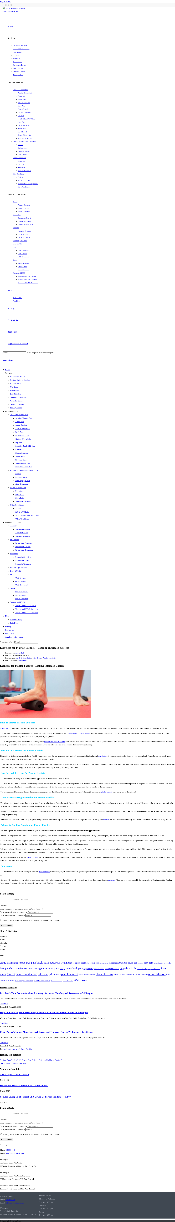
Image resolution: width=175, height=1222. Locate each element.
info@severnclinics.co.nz (14, 1153)
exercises (106, 820)
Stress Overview (21, 592)
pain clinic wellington (143, 969)
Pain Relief (14, 390)
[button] (87, 936)
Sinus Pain (19, 498)
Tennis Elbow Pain (22, 463)
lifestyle (62, 969)
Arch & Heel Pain (22, 429)
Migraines (19, 491)
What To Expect (16, 401)
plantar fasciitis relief (121, 974)
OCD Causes (20, 581)
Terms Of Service (17, 404)
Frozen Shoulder (22, 436)
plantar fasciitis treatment (138, 974)
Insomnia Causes (22, 560)
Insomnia (14, 554)
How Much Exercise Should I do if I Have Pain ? (24, 1085)
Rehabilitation (15, 394)
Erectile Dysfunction (18, 567)
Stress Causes (20, 595)
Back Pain (19, 432)
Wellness (80, 980)
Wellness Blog (16, 620)
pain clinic (37, 658)
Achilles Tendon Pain (23, 418)
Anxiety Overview (22, 529)
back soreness (104, 963)
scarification (102, 756)
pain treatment (69, 974)
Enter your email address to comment (13, 912)
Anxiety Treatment (22, 536)
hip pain (15, 968)
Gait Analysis (15, 383)
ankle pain (6, 962)
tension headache (68, 981)
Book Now (9, 633)
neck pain (109, 969)
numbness (116, 969)
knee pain (53, 968)
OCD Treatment (21, 585)
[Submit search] (39, 642)
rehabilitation (157, 974)
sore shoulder (58, 981)
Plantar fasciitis (5, 728)
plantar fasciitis (106, 792)
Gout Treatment (21, 484)
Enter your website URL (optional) (12, 915)
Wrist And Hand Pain (23, 467)
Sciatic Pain (20, 456)
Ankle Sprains (21, 425)
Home (7, 370)
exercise (140, 963)
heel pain (5, 968)
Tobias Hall (19, 653)
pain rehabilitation (26, 974)
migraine (87, 968)
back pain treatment (60, 962)
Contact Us (9, 630)
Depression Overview (24, 543)
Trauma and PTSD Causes (25, 606)
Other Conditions (17, 505)
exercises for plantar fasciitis (79, 733)
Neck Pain (19, 495)
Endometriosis (21, 477)
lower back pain (74, 968)
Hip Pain (18, 442)
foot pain (148, 962)
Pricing (8, 626)
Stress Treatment (21, 599)
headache (167, 963)
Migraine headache (97, 969)
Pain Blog (14, 623)
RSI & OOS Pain (22, 512)
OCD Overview (21, 578)
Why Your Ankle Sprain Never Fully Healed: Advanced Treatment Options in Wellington (44, 1012)
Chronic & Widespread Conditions (24, 470)
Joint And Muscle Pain (19, 415)
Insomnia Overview (23, 557)
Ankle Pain (19, 422)
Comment (3, 906)
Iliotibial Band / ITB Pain (25, 446)
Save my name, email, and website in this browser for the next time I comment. (32, 920)
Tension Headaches (23, 501)
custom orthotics (128, 962)
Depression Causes (22, 547)
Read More (4, 1004)
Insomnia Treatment (23, 564)
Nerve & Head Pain (18, 488)
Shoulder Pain (21, 460)
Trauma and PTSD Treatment (26, 613)
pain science (55, 974)
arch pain (30, 962)
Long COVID (15, 571)
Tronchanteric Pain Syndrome (27, 515)
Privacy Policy (16, 408)
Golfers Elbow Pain (23, 439)
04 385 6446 (10, 1150)
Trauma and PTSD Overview (26, 609)
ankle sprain (18, 962)
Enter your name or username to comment (15, 909)
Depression (14, 540)
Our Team (14, 387)
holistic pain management (33, 968)
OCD (12, 574)
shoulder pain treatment (24, 981)
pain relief (43, 974)
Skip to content (5, 2)
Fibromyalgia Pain (22, 481)
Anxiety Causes (21, 533)
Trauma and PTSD (17, 602)
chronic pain (114, 963)
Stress (12, 588)
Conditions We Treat (18, 376)
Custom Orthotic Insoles (20, 380)
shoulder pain (7, 980)
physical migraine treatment (87, 974)
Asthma (18, 508)
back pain (43, 962)
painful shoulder (155, 969)
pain (121, 969)
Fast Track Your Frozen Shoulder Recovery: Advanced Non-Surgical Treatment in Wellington (46, 993)
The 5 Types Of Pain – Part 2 (14, 1074)
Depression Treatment (24, 550)
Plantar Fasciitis (21, 453)
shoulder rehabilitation (42, 981)
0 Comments (22, 660)
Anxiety (13, 526)
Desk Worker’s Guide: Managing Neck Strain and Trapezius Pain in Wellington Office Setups (46, 1032)
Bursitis (18, 474)
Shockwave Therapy (18, 397)
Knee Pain (19, 449)
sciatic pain (170, 974)
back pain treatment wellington (85, 963)
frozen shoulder (158, 963)
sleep (52, 981)
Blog (7, 616)
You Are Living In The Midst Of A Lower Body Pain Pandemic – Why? (35, 1096)
